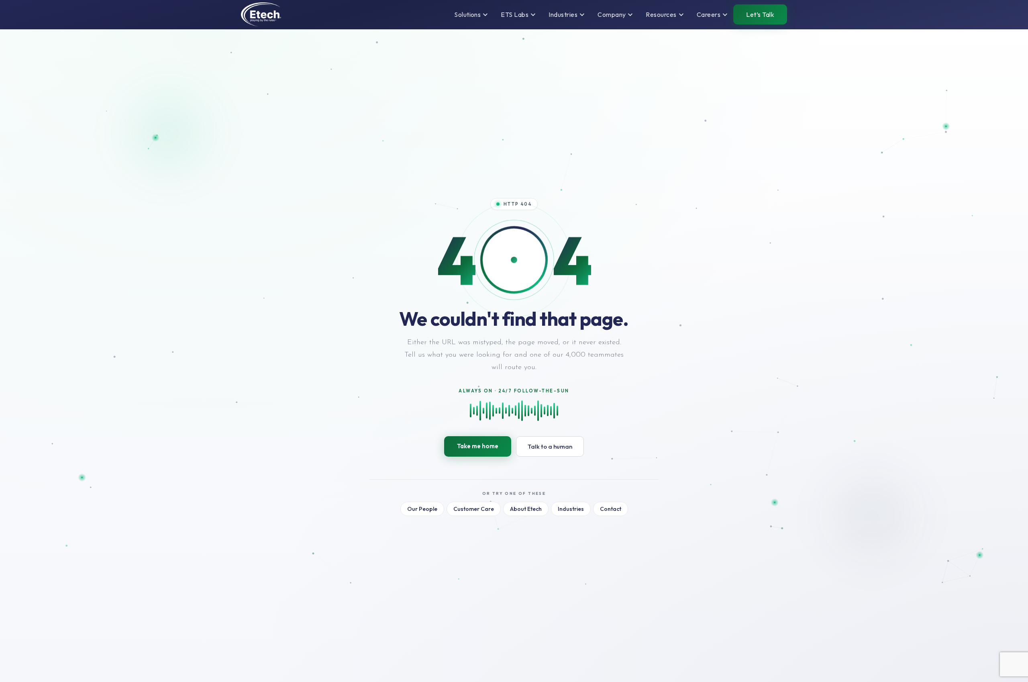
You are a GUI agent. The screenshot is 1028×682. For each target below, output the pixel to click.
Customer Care (473, 509)
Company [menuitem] (612, 14)
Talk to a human (550, 446)
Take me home (477, 446)
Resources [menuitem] (661, 14)
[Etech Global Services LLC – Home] (261, 14)
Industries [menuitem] (563, 14)
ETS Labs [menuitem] (514, 14)
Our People (422, 509)
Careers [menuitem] (708, 14)
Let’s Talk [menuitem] (760, 14)
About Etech (526, 509)
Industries (571, 509)
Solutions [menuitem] (467, 14)
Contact (610, 509)
